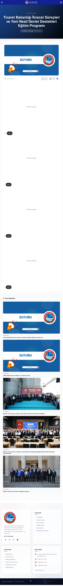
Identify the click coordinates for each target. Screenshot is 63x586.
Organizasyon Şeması (42, 530)
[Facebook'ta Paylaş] (57, 78)
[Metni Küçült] (45, 78)
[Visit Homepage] (31, 2)
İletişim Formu (9, 567)
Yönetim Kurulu (40, 520)
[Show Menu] (2, 2)
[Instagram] (13, 539)
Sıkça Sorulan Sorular (12, 562)
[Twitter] (9, 539)
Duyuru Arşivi (9, 557)
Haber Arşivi (9, 554)
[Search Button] (61, 2)
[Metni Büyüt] (42, 78)
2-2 (5, 133)
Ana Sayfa (24, 31)
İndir (9, 133)
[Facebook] (5, 539)
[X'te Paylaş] (54, 78)
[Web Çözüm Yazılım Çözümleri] (45, 581)
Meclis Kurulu (40, 522)
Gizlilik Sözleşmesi (39, 570)
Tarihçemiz (39, 517)
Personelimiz (40, 528)
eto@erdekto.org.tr (42, 565)
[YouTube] (17, 539)
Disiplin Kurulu (40, 525)
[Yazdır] (50, 78)
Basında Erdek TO (11, 559)
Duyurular (30, 31)
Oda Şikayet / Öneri (11, 564)
